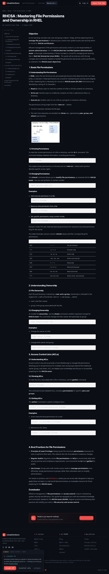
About (61, 549)
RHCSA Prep (38, 539)
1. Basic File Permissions (11, 37)
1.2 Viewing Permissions (12, 44)
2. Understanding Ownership (12, 53)
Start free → (86, 518)
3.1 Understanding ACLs (12, 68)
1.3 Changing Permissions (13, 47)
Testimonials (64, 546)
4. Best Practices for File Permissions (11, 81)
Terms (86, 539)
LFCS (36, 546)
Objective (7, 34)
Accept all (10, 568)
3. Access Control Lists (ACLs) (13, 65)
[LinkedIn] (6, 547)
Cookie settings (90, 549)
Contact (62, 552)
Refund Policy (89, 546)
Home (4, 11)
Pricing (41, 3)
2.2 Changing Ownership (12, 59)
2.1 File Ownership (10, 56)
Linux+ (36, 552)
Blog (9, 11)
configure (37, 568)
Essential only (25, 568)
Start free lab (99, 3)
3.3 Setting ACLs (10, 74)
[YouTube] (9, 547)
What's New (63, 542)
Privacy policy (13, 564)
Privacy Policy (90, 542)
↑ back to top (101, 570)
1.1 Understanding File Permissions (12, 40)
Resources (51, 3)
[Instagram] (3, 547)
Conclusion (7, 85)
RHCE (36, 542)
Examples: (8, 50)
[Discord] (13, 547)
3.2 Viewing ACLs (10, 71)
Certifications (28, 3)
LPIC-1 (36, 549)
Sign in (84, 3)
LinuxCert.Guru (11, 3)
